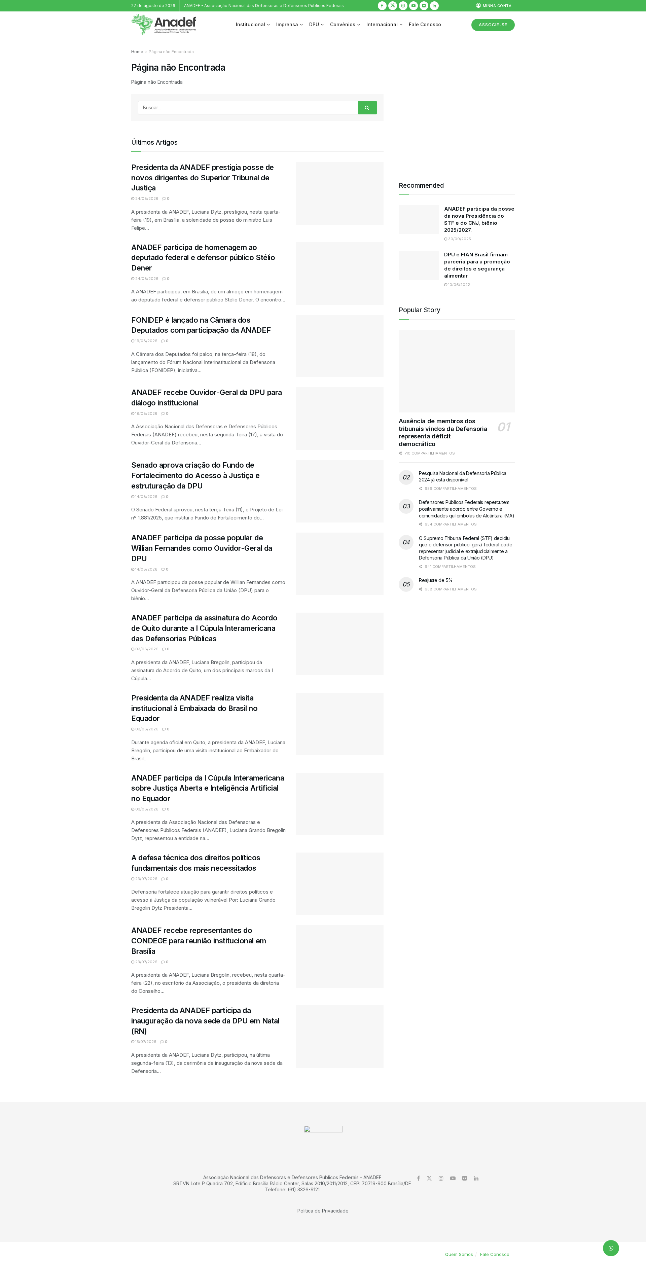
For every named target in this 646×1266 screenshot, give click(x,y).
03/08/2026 (146, 649)
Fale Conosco (425, 24)
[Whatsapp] (611, 1248)
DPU (314, 24)
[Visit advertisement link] (457, 106)
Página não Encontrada (171, 51)
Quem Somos (459, 1254)
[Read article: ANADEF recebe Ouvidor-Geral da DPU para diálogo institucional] (340, 418)
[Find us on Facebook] (382, 5)
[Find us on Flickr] (424, 5)
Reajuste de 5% (436, 580)
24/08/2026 (146, 198)
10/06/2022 (458, 284)
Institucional (250, 24)
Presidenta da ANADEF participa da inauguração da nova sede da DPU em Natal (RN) (205, 1021)
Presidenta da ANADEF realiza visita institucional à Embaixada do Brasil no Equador (194, 708)
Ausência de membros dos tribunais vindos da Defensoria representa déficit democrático (443, 432)
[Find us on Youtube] (413, 5)
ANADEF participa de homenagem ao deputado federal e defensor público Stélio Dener (203, 258)
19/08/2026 (145, 340)
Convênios (342, 24)
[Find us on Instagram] (403, 5)
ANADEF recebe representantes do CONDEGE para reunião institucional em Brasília (198, 940)
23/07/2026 (145, 878)
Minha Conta (496, 5)
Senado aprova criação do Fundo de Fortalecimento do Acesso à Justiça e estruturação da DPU (195, 475)
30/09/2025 (459, 239)
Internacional (382, 24)
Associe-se (493, 24)
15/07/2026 (145, 1041)
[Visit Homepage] (163, 25)
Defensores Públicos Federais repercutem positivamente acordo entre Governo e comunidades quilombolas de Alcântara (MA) (466, 508)
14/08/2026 (145, 496)
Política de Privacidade (323, 1211)
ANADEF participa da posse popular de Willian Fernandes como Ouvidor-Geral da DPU (201, 548)
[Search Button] (367, 107)
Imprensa (287, 24)
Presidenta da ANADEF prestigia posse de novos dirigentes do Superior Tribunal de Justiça (202, 177)
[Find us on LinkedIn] (434, 5)
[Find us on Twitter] (392, 5)
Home (137, 51)
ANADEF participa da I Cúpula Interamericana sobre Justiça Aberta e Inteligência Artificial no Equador (207, 788)
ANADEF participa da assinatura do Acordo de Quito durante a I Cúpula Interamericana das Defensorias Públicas (204, 628)
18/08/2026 (145, 413)
